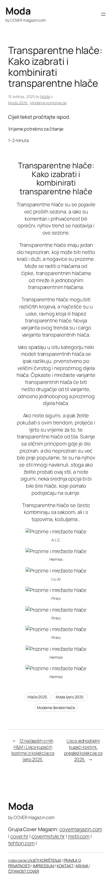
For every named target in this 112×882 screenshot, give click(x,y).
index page (17, 860)
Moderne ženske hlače (56, 707)
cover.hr (19, 836)
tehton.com (21, 843)
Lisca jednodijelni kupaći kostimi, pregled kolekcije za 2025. (83, 750)
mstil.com (78, 836)
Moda (18, 11)
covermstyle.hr (48, 836)
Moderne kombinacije (48, 102)
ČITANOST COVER (23, 871)
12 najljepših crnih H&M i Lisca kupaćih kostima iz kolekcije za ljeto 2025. (33, 750)
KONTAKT (65, 865)
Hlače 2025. (37, 696)
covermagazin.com (81, 829)
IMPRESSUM (43, 865)
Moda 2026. (18, 102)
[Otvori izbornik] (103, 14)
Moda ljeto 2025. (70, 696)
